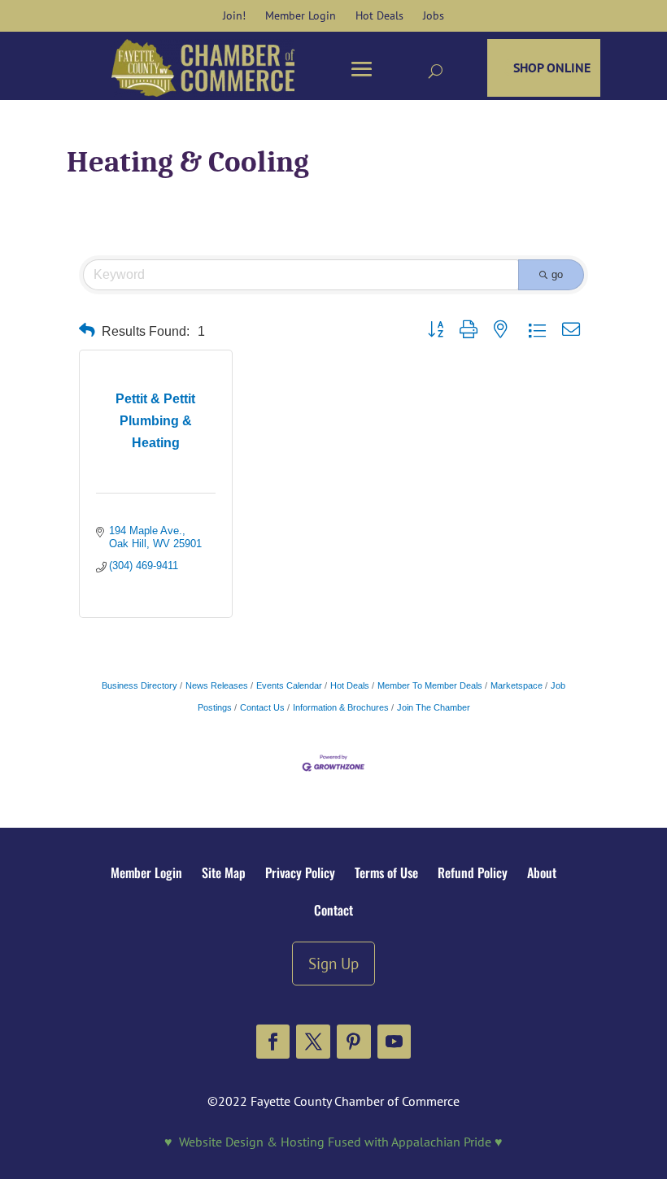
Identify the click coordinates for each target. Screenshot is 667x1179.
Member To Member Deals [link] (429, 685)
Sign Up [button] (333, 963)
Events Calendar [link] (289, 685)
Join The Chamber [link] (433, 707)
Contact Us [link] (262, 707)
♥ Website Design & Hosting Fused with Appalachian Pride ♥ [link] (333, 1141)
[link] (234, 15)
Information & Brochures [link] (341, 707)
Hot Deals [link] (349, 685)
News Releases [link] (216, 685)
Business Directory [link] (139, 685)
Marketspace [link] (516, 685)
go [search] (557, 274)
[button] (273, 1042)
